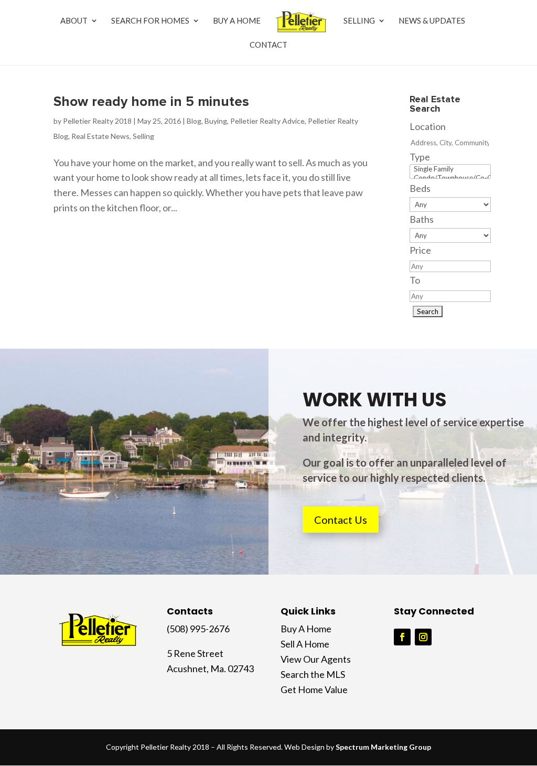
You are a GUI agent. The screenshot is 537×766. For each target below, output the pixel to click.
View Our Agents (316, 659)
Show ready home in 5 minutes (151, 102)
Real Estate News (100, 136)
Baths (422, 219)
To (415, 280)
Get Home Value (314, 689)
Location (428, 126)
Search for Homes (150, 21)
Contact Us (340, 519)
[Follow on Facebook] (402, 637)
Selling (359, 21)
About (74, 21)
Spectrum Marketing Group (383, 746)
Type (420, 157)
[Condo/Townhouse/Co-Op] (450, 178)
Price (420, 250)
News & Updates (432, 21)
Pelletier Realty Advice (267, 120)
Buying (216, 120)
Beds (420, 188)
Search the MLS (313, 674)
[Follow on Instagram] (423, 637)
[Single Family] (450, 169)
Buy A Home (237, 21)
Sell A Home (305, 644)
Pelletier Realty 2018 (97, 120)
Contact (268, 45)
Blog (194, 120)
